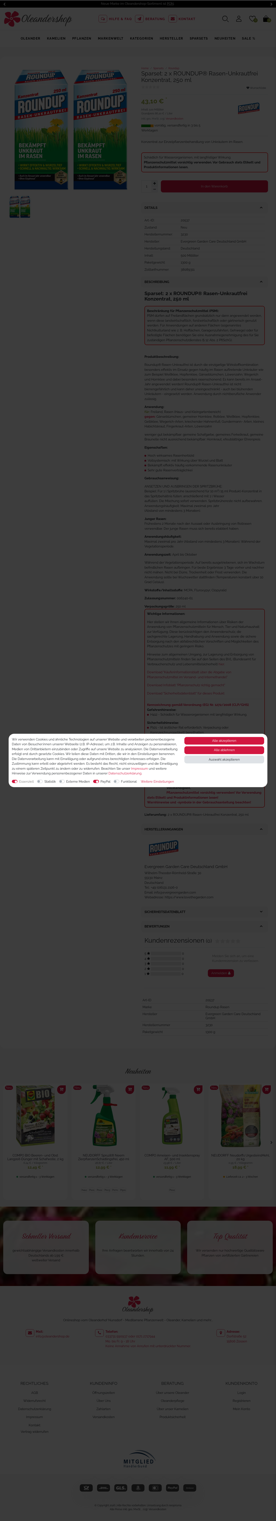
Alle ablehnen (224, 750)
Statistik (50, 782)
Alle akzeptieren (224, 741)
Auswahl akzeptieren (224, 759)
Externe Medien (78, 782)
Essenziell (26, 782)
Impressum (139, 769)
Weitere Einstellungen (157, 782)
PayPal (105, 782)
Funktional (129, 782)
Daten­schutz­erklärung (124, 773)
